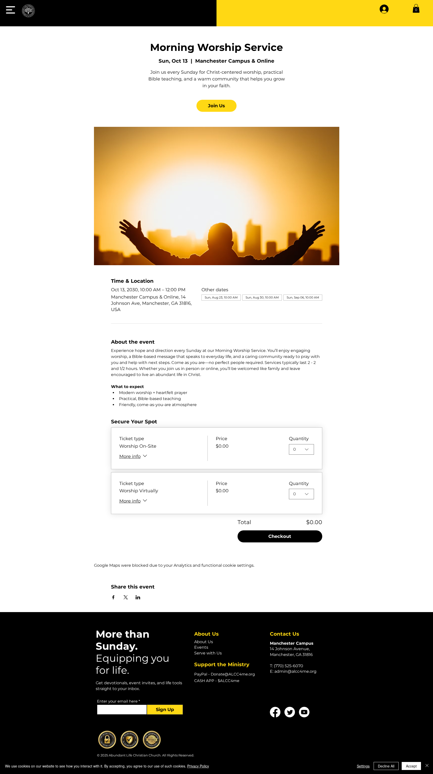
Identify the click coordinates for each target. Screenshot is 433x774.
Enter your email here (117, 701)
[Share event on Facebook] (113, 597)
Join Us (216, 106)
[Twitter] (289, 712)
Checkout (279, 536)
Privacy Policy (198, 765)
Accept (411, 765)
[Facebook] (275, 712)
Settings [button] (363, 765)
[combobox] (301, 449)
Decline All (386, 765)
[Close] (427, 766)
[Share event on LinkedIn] (138, 597)
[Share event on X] (125, 597)
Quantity (299, 438)
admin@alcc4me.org (295, 671)
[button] (10, 10)
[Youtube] (304, 712)
